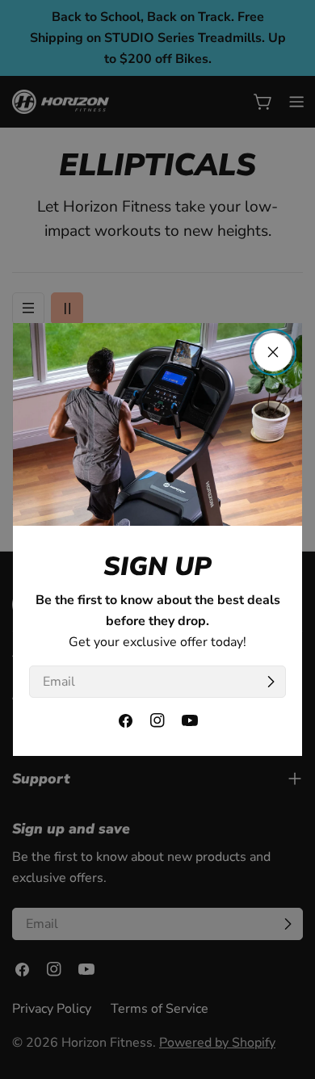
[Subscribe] (270, 681)
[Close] (273, 352)
